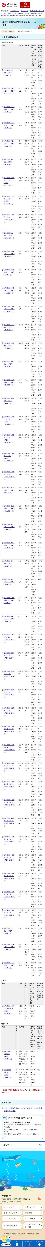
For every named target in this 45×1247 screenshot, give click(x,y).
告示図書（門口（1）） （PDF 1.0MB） (9, 527)
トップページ (14, 11)
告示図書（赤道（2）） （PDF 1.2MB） (9, 272)
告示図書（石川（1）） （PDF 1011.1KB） (9, 91)
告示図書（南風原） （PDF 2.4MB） (9, 400)
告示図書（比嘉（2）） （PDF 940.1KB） (9, 508)
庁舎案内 (28, 1213)
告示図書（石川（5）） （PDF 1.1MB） (9, 618)
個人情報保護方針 (10, 1225)
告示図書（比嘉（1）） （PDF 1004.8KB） (9, 490)
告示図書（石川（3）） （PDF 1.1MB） (9, 125)
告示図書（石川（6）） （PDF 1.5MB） (9, 965)
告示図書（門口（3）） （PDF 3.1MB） (9, 582)
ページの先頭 (39, 1241)
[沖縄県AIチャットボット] (6, 1241)
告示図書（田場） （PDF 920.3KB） (8, 364)
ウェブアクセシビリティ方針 (32, 1226)
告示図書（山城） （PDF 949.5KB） (8, 162)
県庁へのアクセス (10, 1213)
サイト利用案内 (9, 1218)
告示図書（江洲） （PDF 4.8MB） (8, 931)
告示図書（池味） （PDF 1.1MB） (8, 563)
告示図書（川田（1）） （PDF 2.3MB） (9, 600)
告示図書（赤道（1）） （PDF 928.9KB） (9, 254)
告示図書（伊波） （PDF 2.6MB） (8, 72)
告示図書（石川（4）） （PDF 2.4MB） (9, 143)
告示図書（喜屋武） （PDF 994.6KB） (9, 345)
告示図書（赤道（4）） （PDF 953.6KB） (9, 309)
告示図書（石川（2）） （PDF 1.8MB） (9, 109)
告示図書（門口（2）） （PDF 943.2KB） (9, 545)
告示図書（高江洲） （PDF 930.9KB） (9, 327)
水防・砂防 (7, 13)
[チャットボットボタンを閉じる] (9, 1238)
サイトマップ (9, 1207)
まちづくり (24, 11)
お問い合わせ (30, 1207)
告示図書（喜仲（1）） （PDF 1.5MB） (9, 947)
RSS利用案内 (30, 1218)
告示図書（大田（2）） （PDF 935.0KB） (9, 382)
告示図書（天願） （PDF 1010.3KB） (8, 235)
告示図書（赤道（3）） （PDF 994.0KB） (9, 290)
